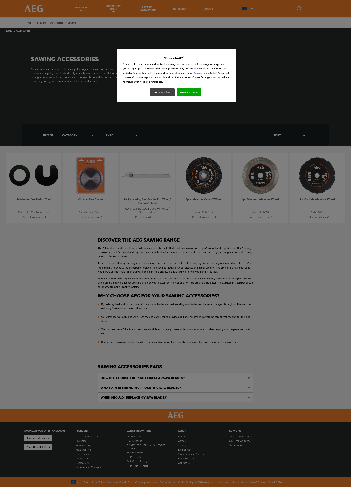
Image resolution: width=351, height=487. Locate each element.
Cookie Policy (201, 72)
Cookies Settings (162, 92)
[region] (176, 75)
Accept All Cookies (189, 92)
